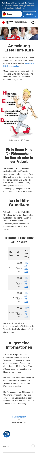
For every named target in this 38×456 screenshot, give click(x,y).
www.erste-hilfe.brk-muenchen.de (18, 64)
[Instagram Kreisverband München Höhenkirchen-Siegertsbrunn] (6, 434)
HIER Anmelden (26, 267)
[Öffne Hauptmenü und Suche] (33, 22)
